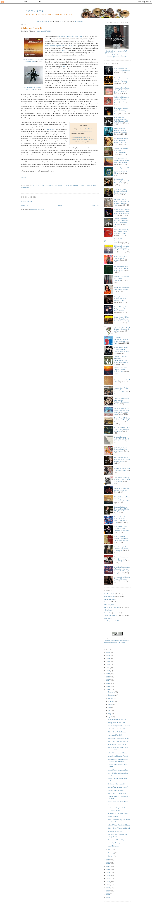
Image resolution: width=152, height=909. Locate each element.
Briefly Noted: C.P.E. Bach (116, 723)
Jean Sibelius (84, 185)
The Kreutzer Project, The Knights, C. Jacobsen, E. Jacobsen (122, 329)
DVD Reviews (78, 21)
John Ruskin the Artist (115, 831)
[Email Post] (21, 181)
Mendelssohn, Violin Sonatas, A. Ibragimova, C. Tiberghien (121, 548)
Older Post (95, 205)
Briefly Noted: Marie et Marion (118, 741)
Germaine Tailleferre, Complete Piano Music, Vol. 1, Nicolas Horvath (121, 509)
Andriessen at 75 (113, 805)
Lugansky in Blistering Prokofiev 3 (119, 756)
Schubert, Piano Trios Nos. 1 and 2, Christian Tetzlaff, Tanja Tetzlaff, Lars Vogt (121, 221)
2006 (108, 882)
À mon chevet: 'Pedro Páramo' (117, 744)
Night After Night (109, 596)
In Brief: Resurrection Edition (117, 753)
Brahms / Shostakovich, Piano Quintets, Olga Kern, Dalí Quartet (121, 559)
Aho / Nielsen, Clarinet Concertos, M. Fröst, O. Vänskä (33, 88)
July (109, 707)
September (111, 701)
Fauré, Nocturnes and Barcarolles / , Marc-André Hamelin (122, 160)
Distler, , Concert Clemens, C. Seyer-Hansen (121, 100)
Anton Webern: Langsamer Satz (118, 770)
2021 (108, 668)
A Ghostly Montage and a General (118, 843)
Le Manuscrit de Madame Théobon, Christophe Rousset (122, 579)
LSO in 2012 (65, 50)
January (111, 856)
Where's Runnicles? (110, 599)
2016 (108, 683)
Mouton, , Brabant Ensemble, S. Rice (121, 390)
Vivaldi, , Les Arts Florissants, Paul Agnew (121, 400)
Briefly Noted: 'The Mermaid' (117, 793)
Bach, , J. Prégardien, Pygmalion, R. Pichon (121, 538)
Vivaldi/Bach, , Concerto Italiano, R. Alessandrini (121, 528)
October (111, 698)
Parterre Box (108, 613)
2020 (108, 671)
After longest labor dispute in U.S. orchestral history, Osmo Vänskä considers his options (82, 140)
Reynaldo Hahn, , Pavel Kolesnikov (121, 439)
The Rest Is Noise (109, 594)
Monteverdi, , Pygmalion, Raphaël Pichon (122, 171)
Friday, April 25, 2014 (44, 31)
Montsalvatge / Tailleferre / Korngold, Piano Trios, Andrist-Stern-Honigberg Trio (122, 212)
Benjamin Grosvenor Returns (117, 719)
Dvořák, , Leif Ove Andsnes (120, 258)
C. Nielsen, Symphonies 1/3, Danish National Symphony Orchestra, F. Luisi (121, 249)
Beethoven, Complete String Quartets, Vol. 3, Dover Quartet (121, 268)
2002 (108, 894)
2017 (108, 680)
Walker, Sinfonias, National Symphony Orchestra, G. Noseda (120, 130)
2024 (108, 658)
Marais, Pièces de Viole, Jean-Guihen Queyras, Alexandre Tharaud (121, 231)
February (111, 853)
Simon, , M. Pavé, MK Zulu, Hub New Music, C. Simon (122, 411)
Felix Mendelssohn (70, 185)
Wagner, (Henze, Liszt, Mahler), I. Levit (120, 298)
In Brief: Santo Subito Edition (117, 729)
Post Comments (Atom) (37, 210)
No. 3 (64, 66)
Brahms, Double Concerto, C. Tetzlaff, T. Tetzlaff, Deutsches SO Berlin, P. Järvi (121, 120)
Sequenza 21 (108, 618)
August (110, 704)
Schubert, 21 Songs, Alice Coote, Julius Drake (122, 469)
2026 (108, 652)
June (110, 710)
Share (23, 177)
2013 (108, 860)
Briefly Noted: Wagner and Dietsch (119, 828)
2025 (108, 655)
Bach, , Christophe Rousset (122, 69)
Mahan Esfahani (113, 816)
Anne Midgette (109, 605)
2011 (108, 866)
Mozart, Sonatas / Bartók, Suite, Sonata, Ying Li (122, 288)
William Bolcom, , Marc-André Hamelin (121, 449)
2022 (108, 664)
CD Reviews (41, 21)
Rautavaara (50, 129)
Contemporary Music (54, 185)
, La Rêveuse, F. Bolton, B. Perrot (121, 202)
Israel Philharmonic (114, 846)
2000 (108, 897)
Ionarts (35, 11)
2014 (108, 689)
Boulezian (107, 602)
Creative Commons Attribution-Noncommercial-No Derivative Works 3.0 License (116, 640)
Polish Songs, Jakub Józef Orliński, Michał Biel (122, 489)
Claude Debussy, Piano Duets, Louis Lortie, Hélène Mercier (121, 309)
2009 (108, 872)
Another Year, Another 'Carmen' (118, 787)
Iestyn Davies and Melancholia (118, 802)
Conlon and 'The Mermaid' (116, 784)
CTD (47, 21)
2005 (108, 885)
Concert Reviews (38, 185)
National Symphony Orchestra (54, 45)
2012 (108, 863)
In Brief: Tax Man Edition (116, 790)
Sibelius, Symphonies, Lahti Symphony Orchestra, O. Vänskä (33, 60)
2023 (108, 661)
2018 (108, 677)
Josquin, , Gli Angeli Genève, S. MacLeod (121, 140)
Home (60, 205)
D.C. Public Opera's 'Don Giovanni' (119, 726)
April (110, 717)
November (111, 695)
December (111, 692)
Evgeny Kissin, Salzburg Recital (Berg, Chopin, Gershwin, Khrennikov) (121, 319)
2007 (70, 45)
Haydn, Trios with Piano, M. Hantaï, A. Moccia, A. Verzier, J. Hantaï (122, 420)
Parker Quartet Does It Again (117, 840)
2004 (108, 888)
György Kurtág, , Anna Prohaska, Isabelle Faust (121, 349)
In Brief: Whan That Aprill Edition (119, 825)
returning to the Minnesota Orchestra (71, 36)
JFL (61, 21)
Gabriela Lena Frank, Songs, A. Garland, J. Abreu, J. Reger (120, 369)
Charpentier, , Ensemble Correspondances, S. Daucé (121, 111)
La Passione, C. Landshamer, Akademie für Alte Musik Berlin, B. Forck (121, 340)
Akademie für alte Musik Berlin (118, 813)
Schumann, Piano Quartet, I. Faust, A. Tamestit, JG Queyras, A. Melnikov (122, 90)
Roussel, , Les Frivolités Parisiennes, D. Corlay (122, 570)
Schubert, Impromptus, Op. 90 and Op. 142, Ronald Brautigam (121, 150)
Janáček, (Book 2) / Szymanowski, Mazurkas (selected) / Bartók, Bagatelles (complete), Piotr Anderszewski (116, 54)
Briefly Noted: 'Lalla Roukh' (117, 732)
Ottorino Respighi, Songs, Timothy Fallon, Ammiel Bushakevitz (122, 429)
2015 (108, 686)
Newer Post (24, 205)
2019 (108, 674)
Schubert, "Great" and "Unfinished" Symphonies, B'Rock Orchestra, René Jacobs (121, 359)
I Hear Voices (108, 610)
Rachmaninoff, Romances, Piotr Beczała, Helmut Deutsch (122, 181)
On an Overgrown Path (111, 615)
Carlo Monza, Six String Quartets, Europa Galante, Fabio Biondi (122, 479)
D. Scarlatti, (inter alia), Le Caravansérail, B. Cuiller (122, 499)
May (110, 714)
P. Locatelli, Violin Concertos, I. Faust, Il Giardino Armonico (120, 191)
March (110, 850)
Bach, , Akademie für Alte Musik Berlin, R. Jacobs (122, 459)
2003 (108, 891)
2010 (108, 869)
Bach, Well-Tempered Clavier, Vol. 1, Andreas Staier (121, 241)
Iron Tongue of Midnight (112, 607)
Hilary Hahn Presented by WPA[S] (118, 738)
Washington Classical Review (113, 621)
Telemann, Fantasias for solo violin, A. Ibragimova (121, 278)
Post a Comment (26, 201)
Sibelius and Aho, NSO (31, 27)
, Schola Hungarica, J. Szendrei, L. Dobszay (121, 80)
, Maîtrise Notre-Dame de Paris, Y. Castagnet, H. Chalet (121, 519)
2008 (108, 875)
